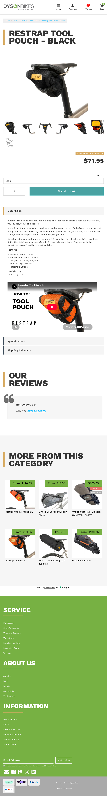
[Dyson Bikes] (18, 7)
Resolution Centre (11, 648)
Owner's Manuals (11, 628)
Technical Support (11, 633)
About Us (7, 676)
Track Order (8, 638)
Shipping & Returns (12, 734)
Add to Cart (68, 191)
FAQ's (6, 724)
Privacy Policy (50, 766)
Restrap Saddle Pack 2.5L (19, 511)
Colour (97, 175)
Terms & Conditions (33, 766)
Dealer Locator (10, 719)
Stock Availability (11, 739)
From (22, 483)
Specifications (16, 341)
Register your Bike (11, 643)
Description (15, 210)
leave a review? (36, 410)
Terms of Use (9, 744)
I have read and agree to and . (31, 766)
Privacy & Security (11, 729)
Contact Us (8, 691)
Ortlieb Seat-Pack (81, 560)
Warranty (7, 653)
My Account (8, 623)
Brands (6, 686)
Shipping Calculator (19, 350)
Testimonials (9, 696)
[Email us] (6, 772)
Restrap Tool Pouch (15, 560)
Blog (5, 681)
